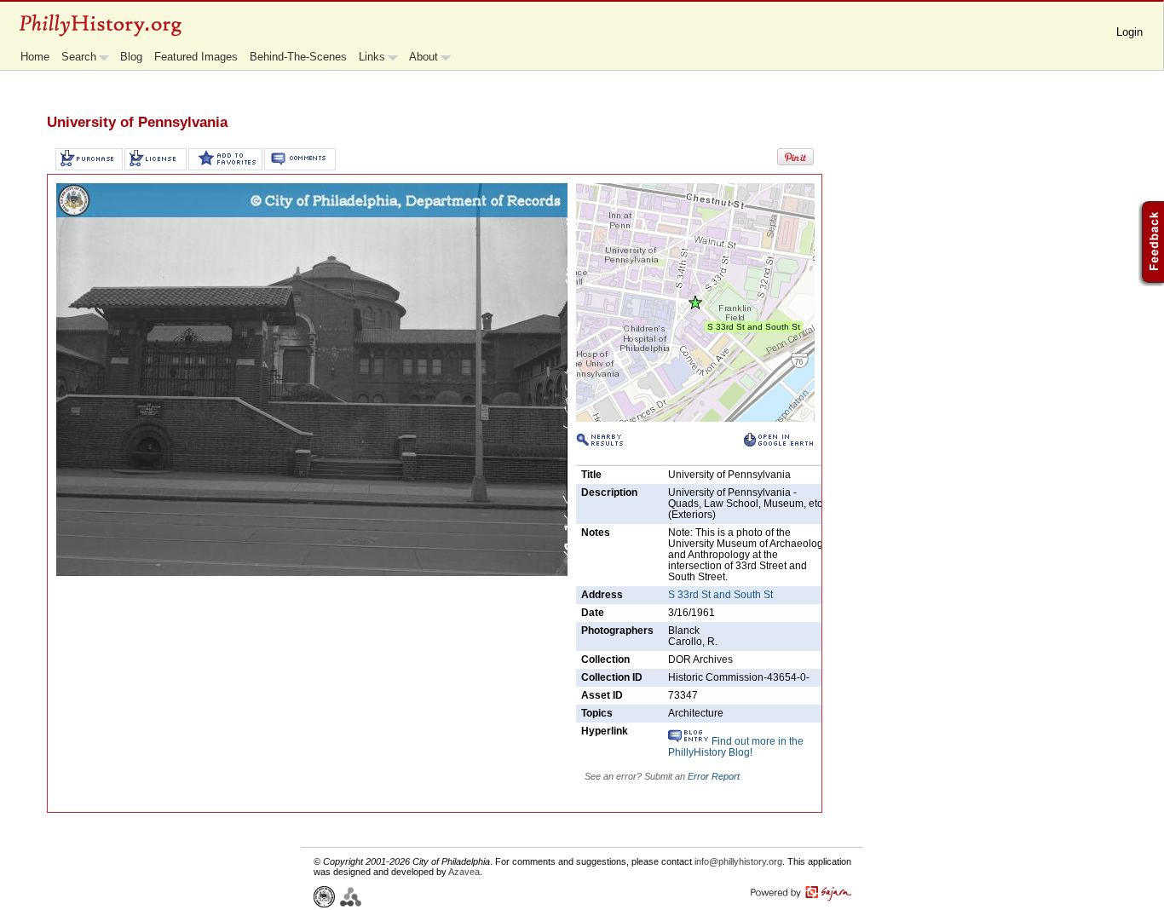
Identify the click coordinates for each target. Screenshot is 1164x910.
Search (78, 56)
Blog (131, 56)
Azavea (464, 872)
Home (34, 56)
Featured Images (196, 56)
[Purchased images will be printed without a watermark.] (89, 159)
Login (1129, 32)
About (423, 56)
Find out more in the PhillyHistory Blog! (736, 746)
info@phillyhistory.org (738, 861)
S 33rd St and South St (720, 595)
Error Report (714, 776)
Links (372, 56)
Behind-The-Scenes (298, 56)
